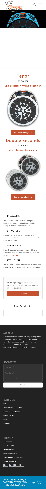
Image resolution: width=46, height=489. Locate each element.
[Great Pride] (5, 245)
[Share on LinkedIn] (31, 313)
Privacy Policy (8, 416)
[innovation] (5, 216)
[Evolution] (5, 260)
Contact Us (7, 424)
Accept (32, 482)
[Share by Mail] (38, 313)
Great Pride (14, 245)
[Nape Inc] (19, 5)
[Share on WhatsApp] (23, 313)
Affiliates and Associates (12, 408)
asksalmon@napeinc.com (13, 457)
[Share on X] (15, 313)
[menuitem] (33, 5)
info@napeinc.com (10, 453)
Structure (13, 231)
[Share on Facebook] (7, 313)
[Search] (33, 5)
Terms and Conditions (11, 412)
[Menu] (39, 5)
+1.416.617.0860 (9, 445)
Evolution (13, 260)
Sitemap (6, 420)
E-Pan (9, 220)
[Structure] (5, 231)
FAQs (5, 404)
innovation (14, 216)
